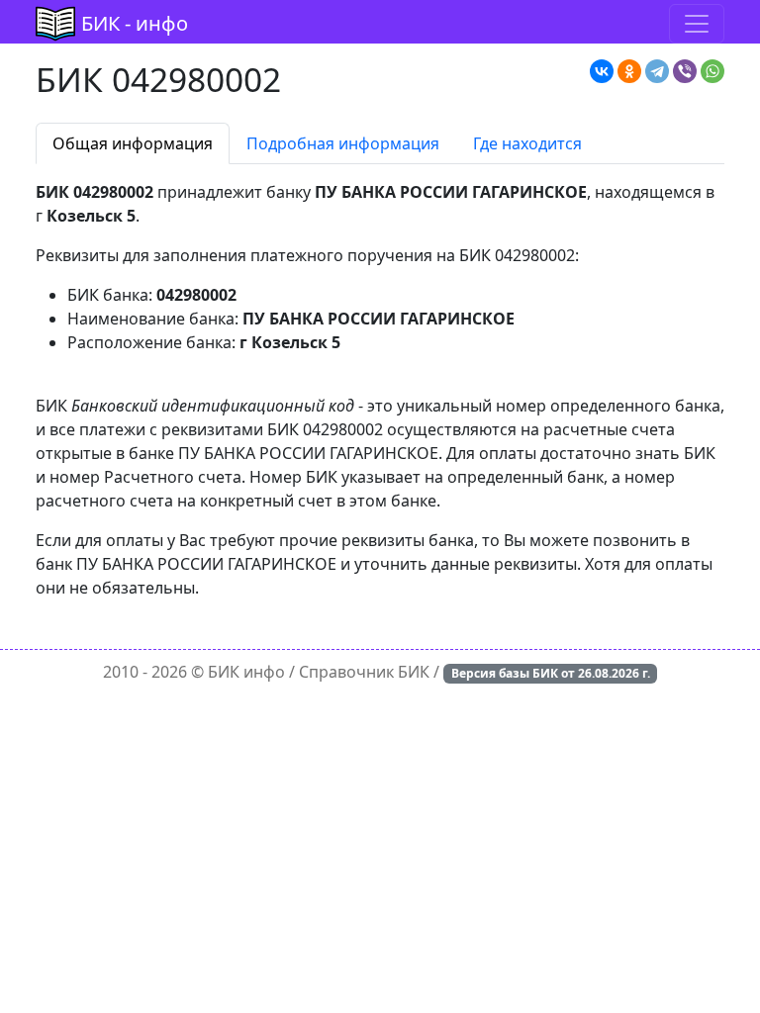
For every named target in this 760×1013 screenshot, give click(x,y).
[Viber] (685, 71)
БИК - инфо (134, 23)
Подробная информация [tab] (342, 143)
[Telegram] (657, 71)
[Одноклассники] (629, 71)
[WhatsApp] (712, 71)
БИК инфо (246, 672)
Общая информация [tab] (132, 143)
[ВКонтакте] (602, 71)
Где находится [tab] (527, 143)
